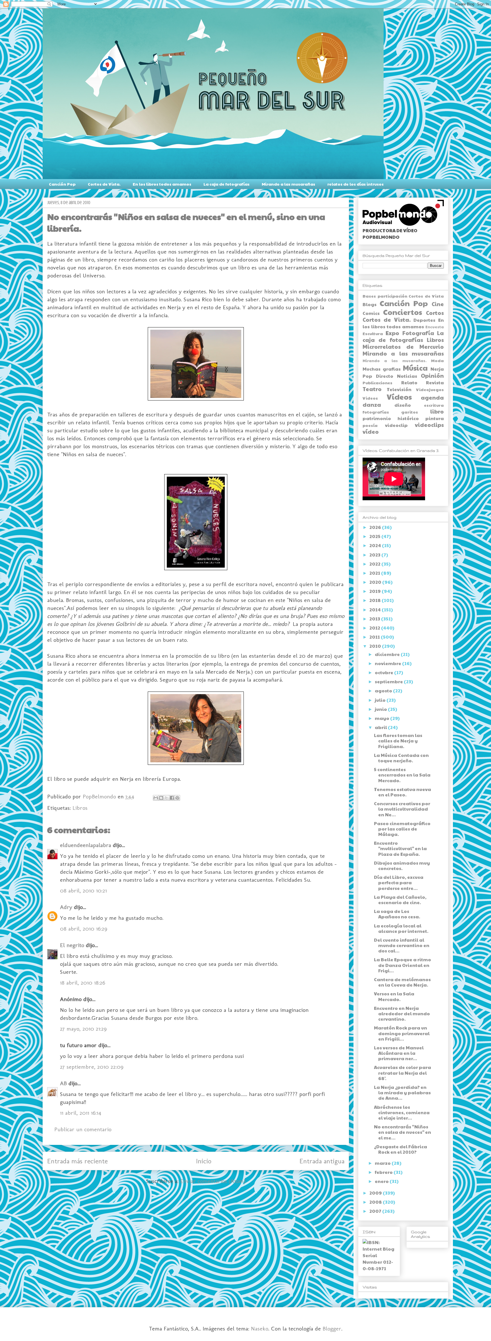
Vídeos (399, 397)
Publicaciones (377, 382)
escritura (434, 405)
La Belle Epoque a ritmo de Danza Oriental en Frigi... (402, 964)
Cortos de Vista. (104, 184)
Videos (370, 398)
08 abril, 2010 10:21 (83, 890)
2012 (375, 627)
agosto (384, 690)
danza (372, 404)
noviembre (388, 663)
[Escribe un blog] (161, 798)
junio (381, 709)
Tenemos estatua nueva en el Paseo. (402, 792)
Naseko (259, 1328)
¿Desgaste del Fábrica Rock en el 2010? (400, 1149)
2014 (375, 609)
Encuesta (434, 326)
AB (63, 1083)
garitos (409, 412)
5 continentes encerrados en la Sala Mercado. (402, 774)
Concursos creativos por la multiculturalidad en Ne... (402, 808)
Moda (437, 360)
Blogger (332, 1328)
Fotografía (418, 333)
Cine (438, 304)
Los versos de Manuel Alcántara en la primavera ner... (399, 1053)
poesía (370, 425)
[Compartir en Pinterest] (177, 798)
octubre (384, 672)
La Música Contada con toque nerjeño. (401, 758)
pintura (434, 418)
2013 (375, 618)
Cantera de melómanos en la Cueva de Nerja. (402, 982)
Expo (392, 333)
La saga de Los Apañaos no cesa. (397, 914)
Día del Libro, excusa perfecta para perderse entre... (398, 882)
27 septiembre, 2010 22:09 (91, 1066)
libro (437, 411)
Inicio (203, 1161)
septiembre (389, 681)
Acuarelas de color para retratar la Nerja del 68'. (402, 1072)
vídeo (371, 431)
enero (382, 1181)
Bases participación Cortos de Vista (403, 296)
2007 (375, 1211)
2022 (375, 564)
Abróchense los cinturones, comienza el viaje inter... (402, 1112)
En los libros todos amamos (162, 184)
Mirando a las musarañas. (394, 360)
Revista (435, 382)
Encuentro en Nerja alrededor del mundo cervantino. (402, 1013)
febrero (384, 1172)
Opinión (432, 375)
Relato (409, 382)
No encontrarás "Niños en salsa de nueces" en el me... (402, 1132)
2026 (375, 527)
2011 (375, 637)
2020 (375, 582)
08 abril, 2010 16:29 (83, 928)
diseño (402, 405)
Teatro (372, 389)
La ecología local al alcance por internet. (401, 928)
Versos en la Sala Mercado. (394, 996)
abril (381, 727)
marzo (383, 1163)
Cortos (435, 312)
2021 (375, 573)
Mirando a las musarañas (288, 184)
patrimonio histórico (391, 418)
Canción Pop (62, 184)
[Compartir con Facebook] (172, 798)
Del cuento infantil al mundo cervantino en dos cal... (401, 945)
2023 (375, 554)
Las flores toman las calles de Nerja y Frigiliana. (398, 740)
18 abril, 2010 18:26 (82, 982)
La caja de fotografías (226, 184)
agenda (432, 397)
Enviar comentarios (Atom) (213, 1181)
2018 (375, 600)
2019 (375, 591)
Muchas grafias (382, 369)
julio (380, 700)
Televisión (399, 389)
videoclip (396, 425)
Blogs (369, 304)
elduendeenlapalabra (85, 845)
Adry (66, 907)
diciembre (388, 654)
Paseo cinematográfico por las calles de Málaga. (402, 828)
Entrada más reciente (77, 1161)
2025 (375, 536)
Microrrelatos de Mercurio (403, 346)
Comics (371, 313)
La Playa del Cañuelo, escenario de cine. (400, 900)
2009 (376, 1193)
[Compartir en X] (166, 798)
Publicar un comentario (82, 1129)
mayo (382, 718)
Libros (80, 807)
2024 (375, 545)
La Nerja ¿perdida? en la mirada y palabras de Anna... (402, 1092)
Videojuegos (430, 389)
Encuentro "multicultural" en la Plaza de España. (400, 848)
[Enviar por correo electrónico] (156, 798)
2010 (375, 646)
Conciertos (402, 312)
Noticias (407, 376)
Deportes (424, 320)
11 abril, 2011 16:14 (80, 1112)
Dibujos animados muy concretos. (402, 865)
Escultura (373, 333)
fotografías (376, 412)
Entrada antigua (321, 1161)
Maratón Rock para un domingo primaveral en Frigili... (402, 1033)
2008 (376, 1202)
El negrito (72, 945)
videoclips (429, 424)
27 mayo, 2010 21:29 (83, 1028)
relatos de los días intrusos (355, 184)
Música (415, 368)
